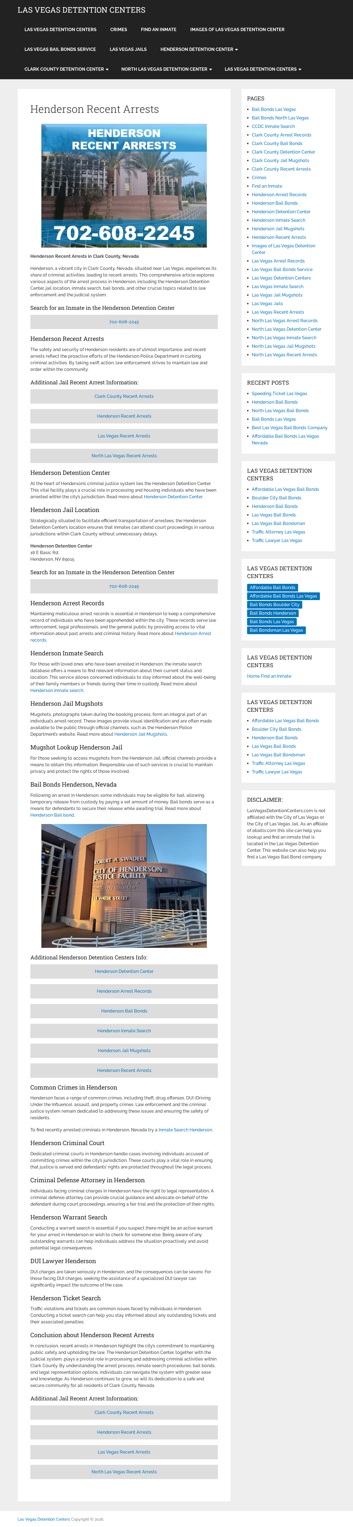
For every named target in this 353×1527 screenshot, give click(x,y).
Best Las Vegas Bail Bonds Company (290, 427)
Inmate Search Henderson (185, 1129)
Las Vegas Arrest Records (278, 261)
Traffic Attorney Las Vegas (278, 532)
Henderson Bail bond (52, 815)
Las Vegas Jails (128, 49)
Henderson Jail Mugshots (140, 734)
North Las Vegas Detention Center (164, 69)
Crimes (118, 29)
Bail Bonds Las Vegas (274, 109)
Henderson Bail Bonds (124, 1011)
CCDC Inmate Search (273, 126)
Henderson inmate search (56, 690)
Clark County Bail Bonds (277, 143)
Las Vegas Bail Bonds (274, 515)
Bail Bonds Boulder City (274, 604)
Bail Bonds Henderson (273, 613)
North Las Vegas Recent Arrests (124, 455)
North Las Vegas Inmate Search (284, 337)
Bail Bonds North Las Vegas (280, 118)
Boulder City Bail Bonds (276, 497)
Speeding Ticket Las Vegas (279, 393)
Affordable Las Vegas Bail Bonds (285, 489)
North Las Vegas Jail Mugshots (283, 346)
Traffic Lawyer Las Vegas (277, 540)
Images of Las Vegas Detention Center (237, 29)
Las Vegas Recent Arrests (124, 436)
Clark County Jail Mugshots (280, 160)
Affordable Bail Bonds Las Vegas (283, 596)
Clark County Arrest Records (281, 135)
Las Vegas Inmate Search (277, 286)
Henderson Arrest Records (124, 991)
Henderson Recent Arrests (124, 416)
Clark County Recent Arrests (124, 396)
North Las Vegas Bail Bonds (280, 410)
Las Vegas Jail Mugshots (277, 295)
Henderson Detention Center (197, 49)
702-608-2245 (124, 321)
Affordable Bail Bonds (272, 587)
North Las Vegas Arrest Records (285, 320)
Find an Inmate (158, 29)
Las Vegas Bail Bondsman (278, 523)
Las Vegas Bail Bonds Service (60, 49)
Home (253, 676)
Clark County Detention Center (64, 69)
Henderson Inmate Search (124, 1030)
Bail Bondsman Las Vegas (276, 630)
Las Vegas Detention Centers (81, 10)
